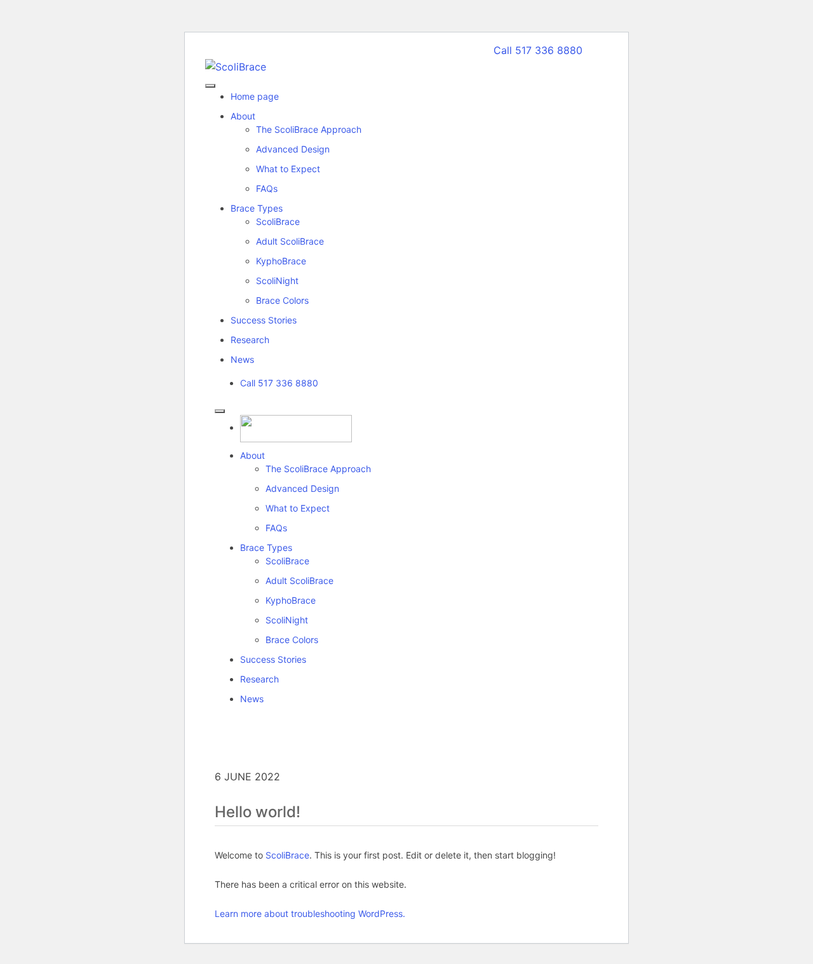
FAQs (276, 527)
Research (259, 679)
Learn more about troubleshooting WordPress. (310, 913)
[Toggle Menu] (220, 411)
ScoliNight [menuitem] (277, 280)
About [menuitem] (243, 116)
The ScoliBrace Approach (318, 468)
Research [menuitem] (250, 339)
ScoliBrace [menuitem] (278, 221)
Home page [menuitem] (255, 96)
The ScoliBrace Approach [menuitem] (308, 129)
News (252, 698)
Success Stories (273, 659)
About (252, 455)
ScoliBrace (287, 560)
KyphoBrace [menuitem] (281, 260)
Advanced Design (302, 488)
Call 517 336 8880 (538, 50)
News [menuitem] (242, 359)
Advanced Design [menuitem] (293, 149)
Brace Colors (291, 639)
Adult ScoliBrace (299, 580)
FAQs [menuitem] (267, 188)
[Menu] (210, 86)
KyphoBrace (290, 600)
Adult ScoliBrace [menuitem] (290, 241)
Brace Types (266, 547)
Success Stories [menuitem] (264, 320)
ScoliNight (286, 619)
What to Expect (297, 508)
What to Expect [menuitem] (288, 168)
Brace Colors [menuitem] (282, 300)
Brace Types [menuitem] (257, 208)
